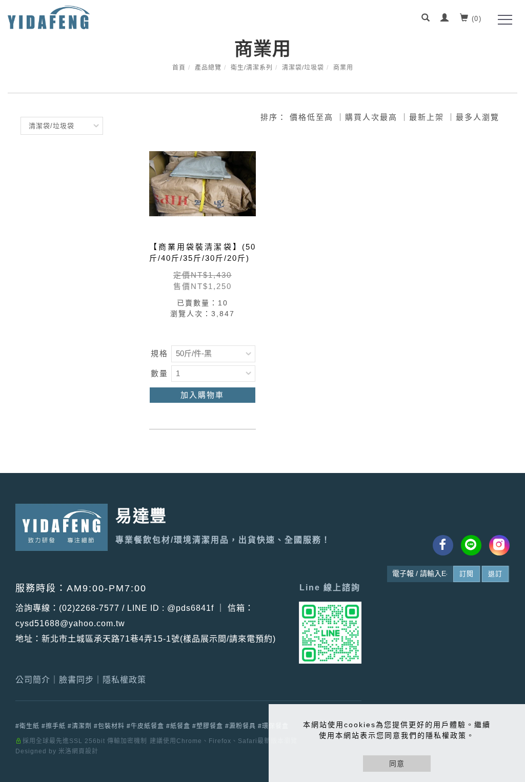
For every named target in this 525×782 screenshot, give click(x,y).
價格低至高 (311, 117)
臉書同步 (76, 679)
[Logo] (49, 16)
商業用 (343, 67)
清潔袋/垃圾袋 (303, 67)
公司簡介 (32, 679)
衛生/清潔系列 (252, 67)
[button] (426, 19)
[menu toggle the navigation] (502, 19)
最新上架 (426, 117)
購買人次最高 (371, 117)
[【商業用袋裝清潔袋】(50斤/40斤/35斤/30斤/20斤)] (202, 191)
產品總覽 (208, 67)
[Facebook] (443, 545)
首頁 (179, 67)
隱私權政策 (124, 679)
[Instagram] (499, 545)
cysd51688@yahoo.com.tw (70, 623)
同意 (397, 763)
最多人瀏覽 (477, 117)
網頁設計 (85, 751)
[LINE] (471, 545)
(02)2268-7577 (89, 608)
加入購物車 (202, 394)
